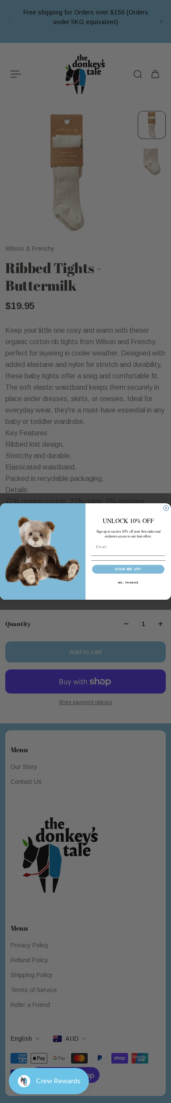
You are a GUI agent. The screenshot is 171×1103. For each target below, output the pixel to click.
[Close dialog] (166, 508)
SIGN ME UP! (128, 569)
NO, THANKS (128, 582)
